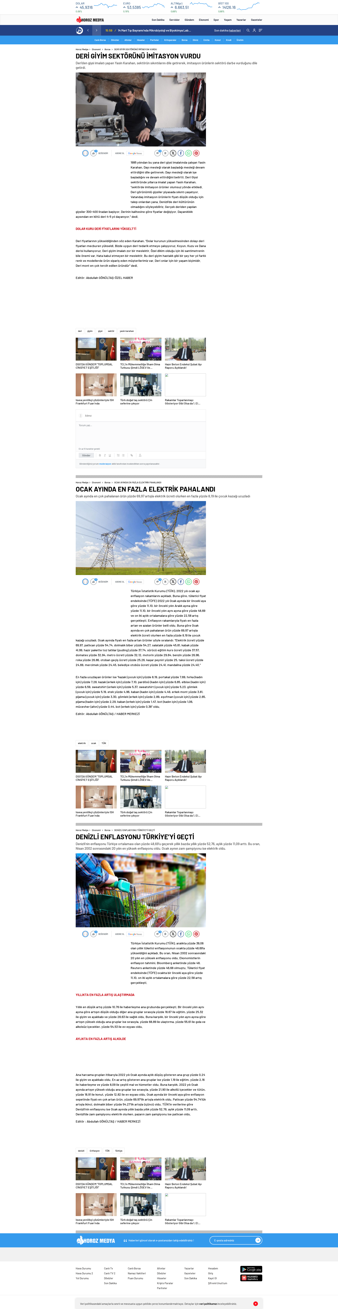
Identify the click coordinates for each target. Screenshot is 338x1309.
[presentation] (87, 30)
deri (80, 331)
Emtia (206, 40)
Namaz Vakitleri (137, 1273)
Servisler (174, 19)
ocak (93, 743)
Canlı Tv (108, 1268)
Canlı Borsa (100, 40)
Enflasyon (95, 1150)
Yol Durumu (82, 1278)
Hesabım (213, 1268)
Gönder (86, 455)
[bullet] (123, 455)
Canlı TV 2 (109, 1273)
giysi (100, 331)
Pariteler (154, 40)
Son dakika (227, 30)
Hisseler (141, 40)
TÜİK (104, 743)
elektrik (82, 743)
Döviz (195, 40)
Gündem (189, 19)
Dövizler (115, 40)
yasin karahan (127, 331)
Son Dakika (158, 19)
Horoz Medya (82, 49)
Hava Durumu (83, 1268)
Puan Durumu (135, 1278)
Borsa (184, 40)
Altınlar (128, 40)
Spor (216, 19)
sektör (111, 331)
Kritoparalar (170, 40)
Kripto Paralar (165, 1283)
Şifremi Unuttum (217, 1283)
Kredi (228, 40)
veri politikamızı (208, 1303)
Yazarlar (241, 19)
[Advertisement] (61, 115)
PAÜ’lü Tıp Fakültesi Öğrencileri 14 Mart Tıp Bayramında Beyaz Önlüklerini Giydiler (155, 30)
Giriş (210, 1273)
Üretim (240, 40)
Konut (218, 40)
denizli (81, 1150)
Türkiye (118, 1150)
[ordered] (118, 455)
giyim (90, 331)
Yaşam (227, 19)
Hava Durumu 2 (84, 1273)
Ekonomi (204, 19)
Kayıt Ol (212, 1278)
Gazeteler (256, 19)
